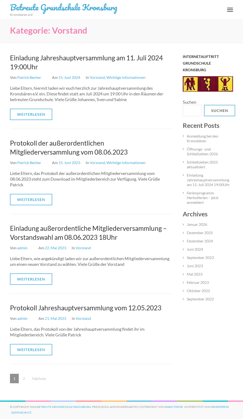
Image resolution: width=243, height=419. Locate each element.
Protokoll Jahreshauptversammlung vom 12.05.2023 (85, 308)
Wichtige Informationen (125, 77)
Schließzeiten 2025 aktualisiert (202, 164)
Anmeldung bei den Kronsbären (202, 138)
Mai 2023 (194, 274)
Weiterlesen (31, 114)
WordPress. (220, 407)
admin (22, 247)
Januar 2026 (197, 224)
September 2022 (200, 299)
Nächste (39, 378)
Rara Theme (174, 407)
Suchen (189, 102)
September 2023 (200, 257)
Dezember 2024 (200, 241)
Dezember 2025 (200, 232)
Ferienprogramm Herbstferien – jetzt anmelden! (203, 198)
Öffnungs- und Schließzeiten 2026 (202, 151)
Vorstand (97, 77)
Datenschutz (21, 412)
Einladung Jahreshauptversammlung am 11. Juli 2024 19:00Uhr (208, 180)
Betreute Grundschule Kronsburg (63, 7)
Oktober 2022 (198, 290)
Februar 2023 (198, 282)
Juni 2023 (195, 265)
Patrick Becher (29, 77)
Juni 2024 (195, 249)
